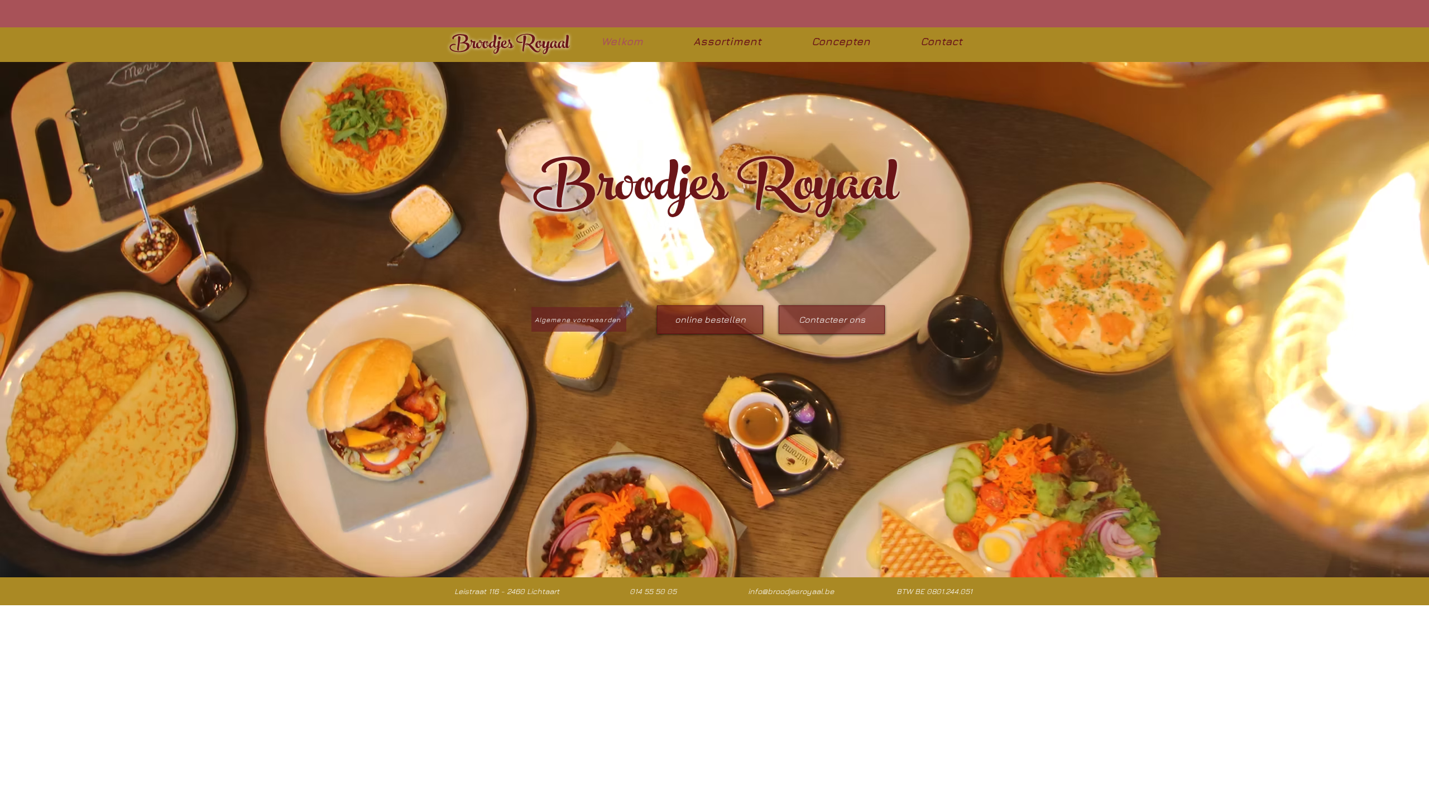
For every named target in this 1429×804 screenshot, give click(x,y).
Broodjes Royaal (509, 45)
